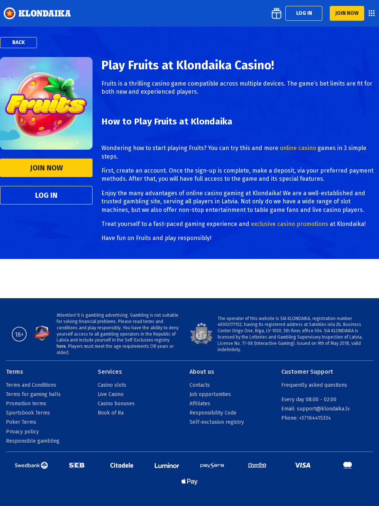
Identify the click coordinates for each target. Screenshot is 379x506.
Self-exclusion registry (217, 422)
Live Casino (111, 394)
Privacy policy (22, 432)
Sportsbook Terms (28, 413)
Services (110, 371)
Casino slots (112, 385)
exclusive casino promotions (289, 223)
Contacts (200, 385)
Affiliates (200, 403)
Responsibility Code (213, 413)
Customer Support (307, 371)
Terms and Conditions (31, 385)
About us (202, 371)
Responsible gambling (33, 441)
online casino (298, 148)
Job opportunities (210, 394)
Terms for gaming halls (33, 394)
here (61, 346)
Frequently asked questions (314, 385)
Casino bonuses (116, 403)
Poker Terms (21, 422)
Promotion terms (26, 403)
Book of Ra (111, 413)
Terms (14, 371)
